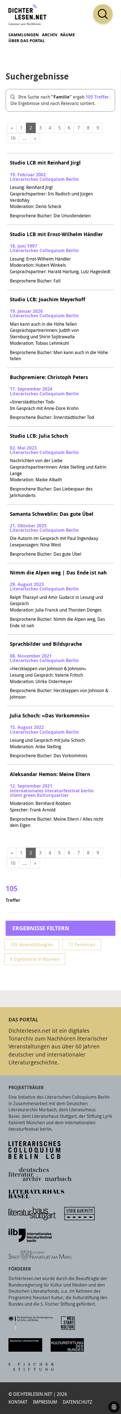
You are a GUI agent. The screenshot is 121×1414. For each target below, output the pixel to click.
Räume (67, 35)
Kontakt (17, 1402)
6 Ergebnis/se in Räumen (34, 959)
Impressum (45, 1402)
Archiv (49, 35)
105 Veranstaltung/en (31, 944)
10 (12, 138)
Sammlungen (23, 35)
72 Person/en (81, 944)
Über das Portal (26, 41)
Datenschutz (77, 1402)
